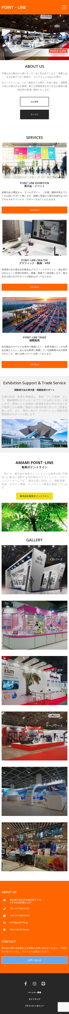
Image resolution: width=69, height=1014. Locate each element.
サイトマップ (34, 999)
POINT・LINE (14, 7)
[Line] (43, 984)
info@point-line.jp (19, 922)
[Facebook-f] (26, 984)
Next (64, 38)
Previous (4, 38)
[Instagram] (34, 984)
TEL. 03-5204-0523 (19, 908)
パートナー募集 (34, 993)
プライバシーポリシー (34, 1006)
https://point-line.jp (19, 929)
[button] (34, 102)
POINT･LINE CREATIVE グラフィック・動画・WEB (34, 262)
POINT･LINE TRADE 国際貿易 (34, 339)
